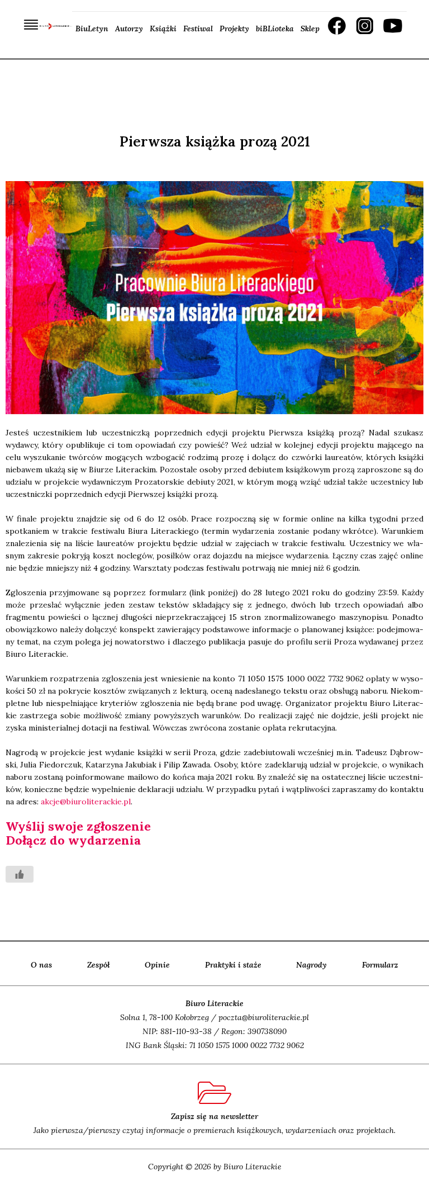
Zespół (98, 965)
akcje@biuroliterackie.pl (86, 802)
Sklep (310, 28)
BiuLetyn (91, 28)
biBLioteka (275, 28)
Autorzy (129, 28)
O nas (41, 965)
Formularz (380, 965)
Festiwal (198, 28)
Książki (163, 28)
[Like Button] (20, 874)
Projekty (234, 28)
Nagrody (311, 965)
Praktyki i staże (233, 965)
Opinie (157, 965)
